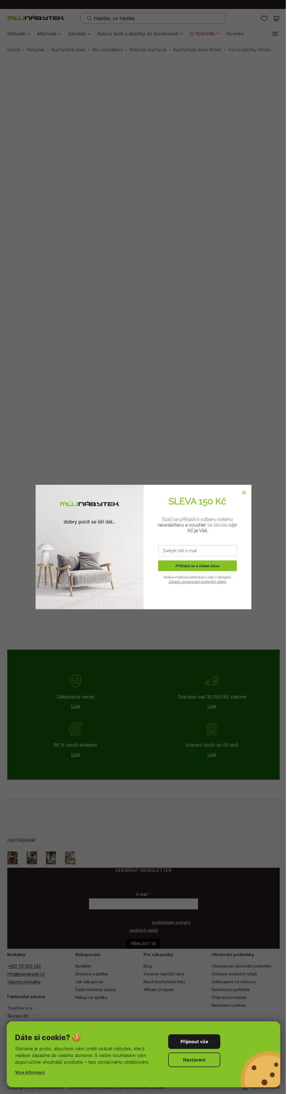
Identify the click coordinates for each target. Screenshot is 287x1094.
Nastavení (194, 1060)
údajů (221, 582)
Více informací (30, 1072)
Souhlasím (194, 1041)
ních (212, 582)
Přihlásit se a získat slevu (197, 565)
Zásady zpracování (184, 582)
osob (204, 582)
